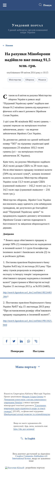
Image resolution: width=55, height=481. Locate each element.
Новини (9, 45)
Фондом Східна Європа (32, 397)
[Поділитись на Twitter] (13, 341)
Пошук (47, 5)
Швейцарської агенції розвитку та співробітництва (27, 414)
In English (30, 438)
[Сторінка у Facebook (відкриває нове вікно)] (22, 445)
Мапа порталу (25, 367)
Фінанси (42, 80)
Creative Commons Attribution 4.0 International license (29, 457)
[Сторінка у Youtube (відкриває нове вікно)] (32, 445)
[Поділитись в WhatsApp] (28, 341)
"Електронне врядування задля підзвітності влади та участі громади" (25, 408)
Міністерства (15, 80)
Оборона (29, 80)
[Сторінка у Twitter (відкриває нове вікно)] (27, 445)
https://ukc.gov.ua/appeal (23, 429)
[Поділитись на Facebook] (6, 341)
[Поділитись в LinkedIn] (21, 341)
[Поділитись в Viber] (35, 341)
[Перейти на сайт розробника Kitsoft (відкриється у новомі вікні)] (15, 468)
